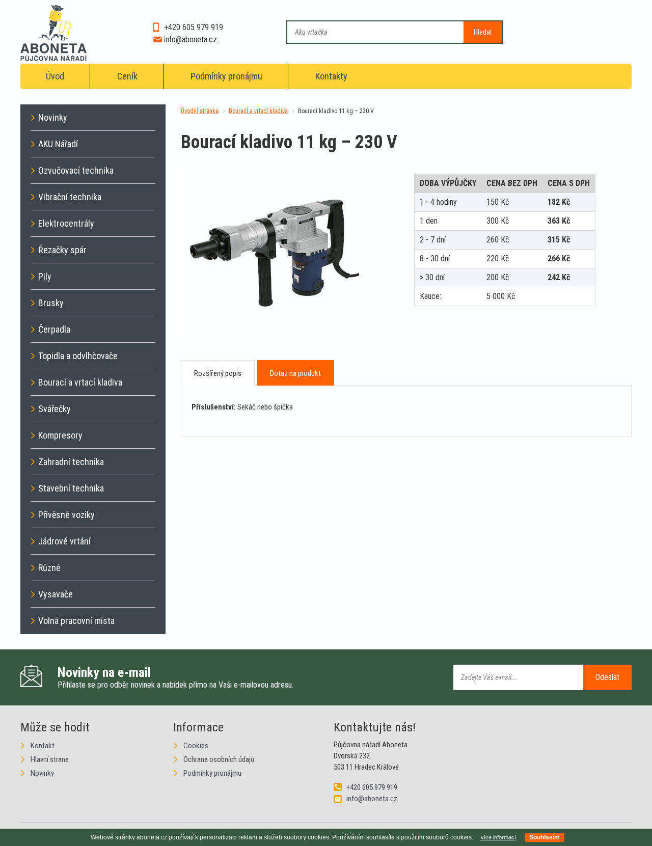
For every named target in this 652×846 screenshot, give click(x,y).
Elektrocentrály (66, 223)
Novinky (52, 117)
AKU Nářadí (58, 144)
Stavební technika (71, 488)
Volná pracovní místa (76, 620)
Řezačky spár (62, 249)
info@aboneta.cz (190, 39)
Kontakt (43, 745)
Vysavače (55, 594)
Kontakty (331, 76)
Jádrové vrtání (64, 541)
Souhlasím (544, 837)
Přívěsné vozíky (66, 514)
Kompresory (60, 435)
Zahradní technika (71, 461)
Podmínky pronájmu (226, 76)
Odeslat (607, 677)
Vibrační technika (69, 197)
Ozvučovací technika (76, 170)
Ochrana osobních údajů (218, 759)
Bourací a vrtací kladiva (258, 111)
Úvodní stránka (200, 111)
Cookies (195, 745)
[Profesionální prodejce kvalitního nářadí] (53, 35)
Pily (44, 276)
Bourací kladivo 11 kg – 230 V (336, 111)
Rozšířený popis (217, 373)
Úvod (55, 76)
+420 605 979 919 (193, 27)
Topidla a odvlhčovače (78, 355)
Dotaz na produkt (295, 373)
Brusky (51, 302)
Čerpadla (54, 329)
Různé (49, 567)
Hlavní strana (50, 759)
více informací (498, 837)
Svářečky (54, 408)
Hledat (483, 32)
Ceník (127, 76)
